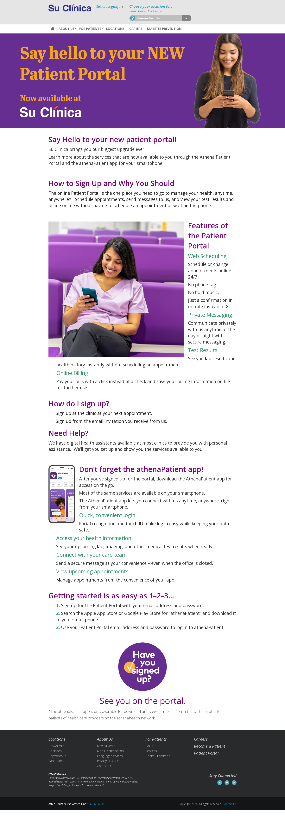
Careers (135, 29)
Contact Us (104, 766)
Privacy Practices (108, 761)
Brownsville (56, 746)
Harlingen (55, 751)
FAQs (149, 746)
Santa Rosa (56, 761)
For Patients (90, 29)
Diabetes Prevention (164, 29)
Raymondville (57, 756)
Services (151, 751)
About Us (66, 29)
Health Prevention (157, 756)
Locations (115, 29)
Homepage (52, 28)
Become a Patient (209, 746)
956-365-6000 (95, 804)
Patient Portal (206, 753)
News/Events (106, 746)
